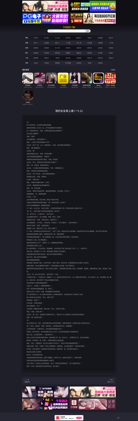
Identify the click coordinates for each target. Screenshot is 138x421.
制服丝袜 (79, 48)
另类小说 (89, 58)
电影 (26, 48)
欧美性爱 (68, 48)
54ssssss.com (69, 27)
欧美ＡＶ (57, 43)
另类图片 (111, 53)
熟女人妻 (79, 43)
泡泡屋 (89, 63)
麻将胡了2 (78, 38)
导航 (26, 63)
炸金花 (89, 38)
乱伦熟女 (100, 48)
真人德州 (46, 38)
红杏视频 (79, 63)
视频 (26, 43)
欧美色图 (57, 53)
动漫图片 (68, 53)
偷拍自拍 (46, 48)
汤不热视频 (68, 63)
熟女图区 (100, 53)
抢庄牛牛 (111, 38)
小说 (26, 58)
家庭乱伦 (46, 58)
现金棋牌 (100, 38)
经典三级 (89, 48)
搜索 (88, 31)
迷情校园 (79, 58)
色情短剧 (100, 63)
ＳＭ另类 (111, 43)
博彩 (26, 38)
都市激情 (36, 58)
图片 (26, 53)
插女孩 (36, 63)
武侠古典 (68, 58)
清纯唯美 (89, 53)
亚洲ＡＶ (36, 43)
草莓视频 (57, 63)
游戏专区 (68, 38)
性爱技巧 (111, 58)
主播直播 (100, 43)
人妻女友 (57, 58)
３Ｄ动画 (68, 43)
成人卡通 (57, 48)
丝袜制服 (89, 43)
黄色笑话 (100, 58)
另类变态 (111, 48)
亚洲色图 (46, 53)
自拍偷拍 (46, 43)
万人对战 (57, 38)
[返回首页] (118, 418)
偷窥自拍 (36, 53)
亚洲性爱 (36, 48)
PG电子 (36, 38)
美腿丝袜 (79, 53)
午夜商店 (46, 63)
